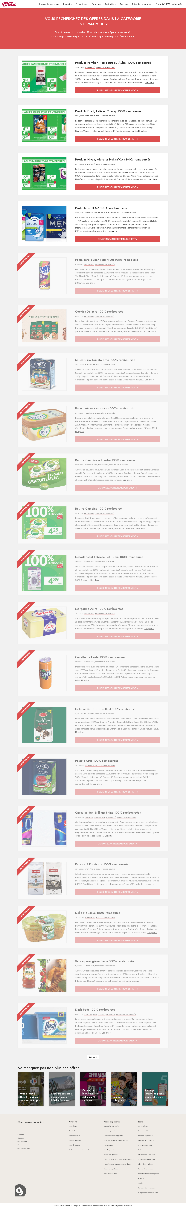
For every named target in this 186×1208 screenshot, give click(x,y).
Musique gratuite (110, 1131)
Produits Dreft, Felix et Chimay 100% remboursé (108, 111)
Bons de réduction (110, 1174)
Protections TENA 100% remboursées (101, 208)
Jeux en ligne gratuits (111, 1126)
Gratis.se (20, 1145)
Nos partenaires (75, 1140)
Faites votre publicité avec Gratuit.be (82, 1150)
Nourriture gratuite (111, 1169)
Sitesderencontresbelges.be (148, 1174)
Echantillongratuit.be (145, 1136)
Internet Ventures (103, 1206)
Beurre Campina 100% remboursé (98, 508)
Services (124, 4)
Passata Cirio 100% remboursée (96, 760)
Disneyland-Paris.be (145, 1164)
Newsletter (73, 1126)
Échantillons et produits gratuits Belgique (118, 1159)
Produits (67, 4)
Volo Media (128, 1206)
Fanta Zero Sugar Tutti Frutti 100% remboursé (106, 259)
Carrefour (89, 213)
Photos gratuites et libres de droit (116, 1140)
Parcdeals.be (143, 1126)
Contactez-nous (75, 1131)
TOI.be (140, 1183)
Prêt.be (141, 1150)
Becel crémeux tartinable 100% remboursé (104, 408)
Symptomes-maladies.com (148, 1193)
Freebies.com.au (23, 1148)
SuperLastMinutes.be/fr (146, 1159)
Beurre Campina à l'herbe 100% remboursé (105, 460)
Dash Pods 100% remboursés (95, 1009)
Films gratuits (109, 1145)
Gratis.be (20, 1135)
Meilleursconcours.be (146, 1140)
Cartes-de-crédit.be (145, 1169)
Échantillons (81, 4)
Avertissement (74, 1145)
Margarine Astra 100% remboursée (99, 609)
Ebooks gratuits (109, 1150)
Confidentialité (74, 1136)
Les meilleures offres (49, 4)
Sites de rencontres (141, 4)
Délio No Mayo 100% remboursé (97, 913)
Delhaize (101, 213)
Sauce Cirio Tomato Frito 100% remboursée (105, 360)
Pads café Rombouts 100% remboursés (101, 864)
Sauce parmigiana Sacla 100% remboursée (104, 961)
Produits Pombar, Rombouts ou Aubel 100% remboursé (113, 62)
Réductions (110, 4)
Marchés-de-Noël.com (146, 1155)
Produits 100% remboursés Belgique (117, 1164)
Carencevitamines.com (146, 1188)
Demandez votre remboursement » (117, 239)
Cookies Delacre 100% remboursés (99, 311)
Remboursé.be (143, 1131)
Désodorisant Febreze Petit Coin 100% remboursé (109, 557)
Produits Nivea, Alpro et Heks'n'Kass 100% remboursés (112, 159)
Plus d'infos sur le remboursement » (117, 90)
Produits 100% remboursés (168, 4)
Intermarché (90, 67)
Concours (96, 4)
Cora (95, 213)
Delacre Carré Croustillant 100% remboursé (105, 709)
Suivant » (93, 1056)
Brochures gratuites (111, 1155)
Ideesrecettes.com (145, 1145)
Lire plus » (149, 82)
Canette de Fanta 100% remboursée (100, 657)
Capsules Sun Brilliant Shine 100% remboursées (108, 812)
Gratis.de (20, 1138)
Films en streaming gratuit (113, 1136)
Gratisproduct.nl (23, 1141)
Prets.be (141, 1178)
